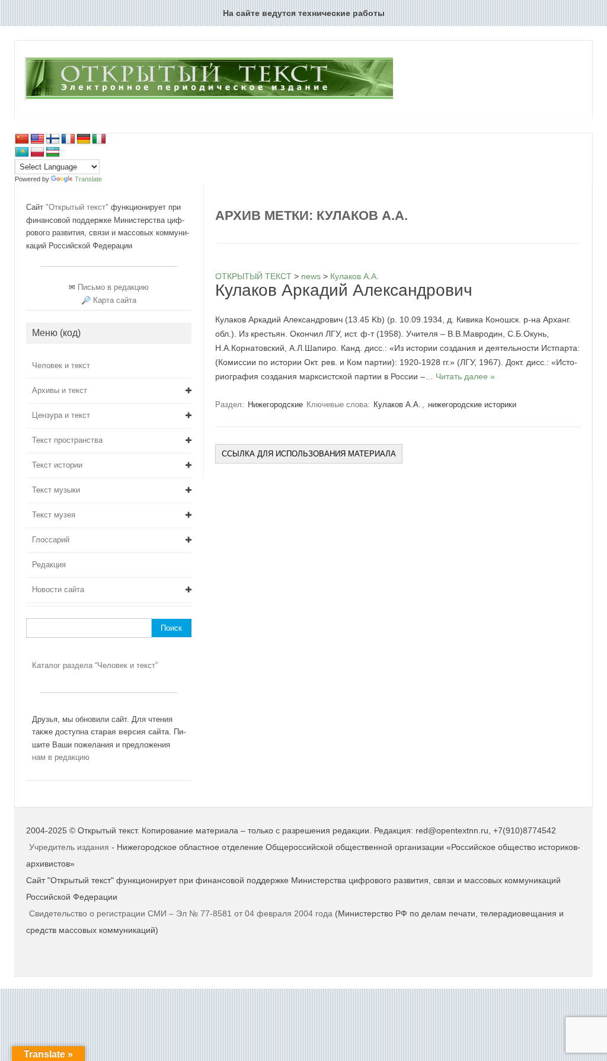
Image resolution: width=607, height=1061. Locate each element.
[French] (68, 139)
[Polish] (37, 152)
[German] (83, 139)
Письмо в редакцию (113, 287)
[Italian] (99, 139)
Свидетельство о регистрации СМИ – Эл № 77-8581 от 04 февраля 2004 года (182, 913)
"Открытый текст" (78, 207)
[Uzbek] (53, 152)
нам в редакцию (61, 757)
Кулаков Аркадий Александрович (343, 290)
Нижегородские (275, 404)
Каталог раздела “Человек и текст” (95, 665)
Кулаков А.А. (397, 404)
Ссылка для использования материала (309, 453)
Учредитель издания (69, 847)
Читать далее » (465, 376)
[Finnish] (53, 139)
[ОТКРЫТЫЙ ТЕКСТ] (209, 98)
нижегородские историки (472, 404)
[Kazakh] (22, 152)
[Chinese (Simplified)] (22, 139)
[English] (37, 139)
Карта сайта (114, 300)
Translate (88, 179)
